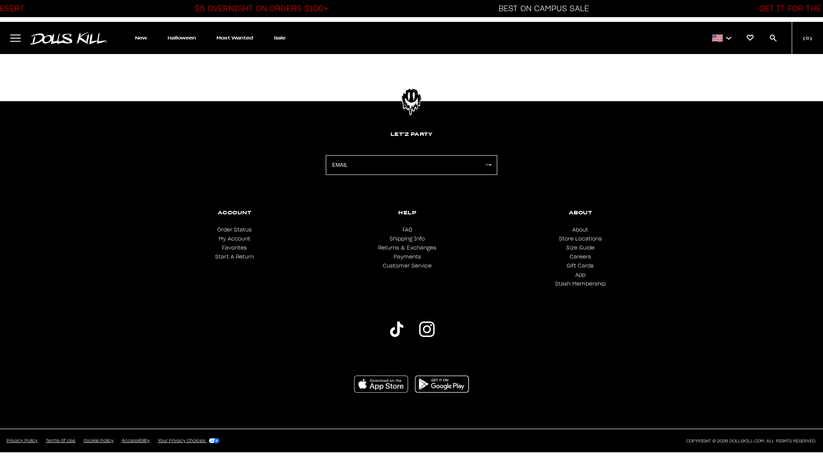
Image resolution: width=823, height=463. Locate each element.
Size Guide (580, 247)
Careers (580, 256)
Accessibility (136, 441)
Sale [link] (279, 38)
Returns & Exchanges (407, 247)
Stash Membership (580, 283)
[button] (259, 8)
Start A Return (234, 256)
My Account (234, 238)
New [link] (141, 38)
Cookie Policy (99, 441)
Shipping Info (407, 238)
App (580, 274)
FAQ (407, 229)
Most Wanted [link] (234, 38)
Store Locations (580, 238)
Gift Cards (580, 265)
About (580, 229)
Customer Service (407, 265)
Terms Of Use (60, 441)
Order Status (234, 229)
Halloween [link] (182, 38)
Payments (407, 256)
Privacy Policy (22, 441)
